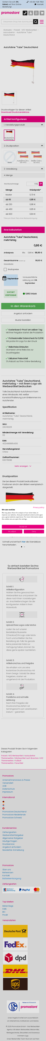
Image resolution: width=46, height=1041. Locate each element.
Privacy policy (38, 507)
